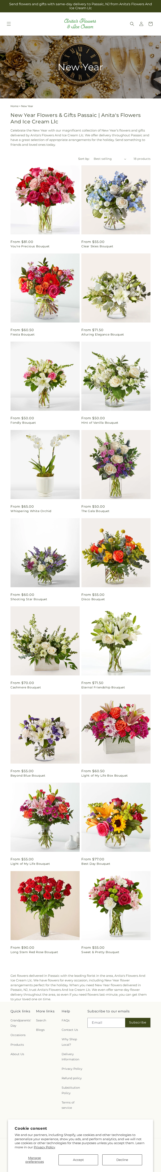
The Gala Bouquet (95, 511)
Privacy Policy (44, 1147)
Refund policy (72, 1078)
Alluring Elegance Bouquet (102, 334)
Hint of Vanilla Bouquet (99, 423)
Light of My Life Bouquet (30, 864)
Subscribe (137, 1022)
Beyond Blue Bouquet (27, 775)
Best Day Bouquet (95, 864)
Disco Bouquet (93, 599)
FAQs (66, 1020)
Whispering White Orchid (30, 511)
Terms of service (68, 1105)
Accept (78, 1160)
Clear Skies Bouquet (97, 246)
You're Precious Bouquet (30, 246)
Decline (122, 1160)
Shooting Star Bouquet (28, 599)
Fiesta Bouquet (22, 334)
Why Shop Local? (69, 1041)
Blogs (40, 1030)
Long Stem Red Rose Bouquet (34, 952)
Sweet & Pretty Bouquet (100, 952)
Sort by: (84, 159)
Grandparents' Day (20, 1022)
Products (17, 1045)
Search (41, 1020)
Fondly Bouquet (23, 423)
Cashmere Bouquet (25, 687)
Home (14, 106)
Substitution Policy (71, 1090)
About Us (17, 1054)
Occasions (18, 1035)
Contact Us (70, 1030)
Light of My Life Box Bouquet (104, 775)
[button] (8, 23)
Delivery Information (70, 1056)
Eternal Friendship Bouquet (103, 687)
